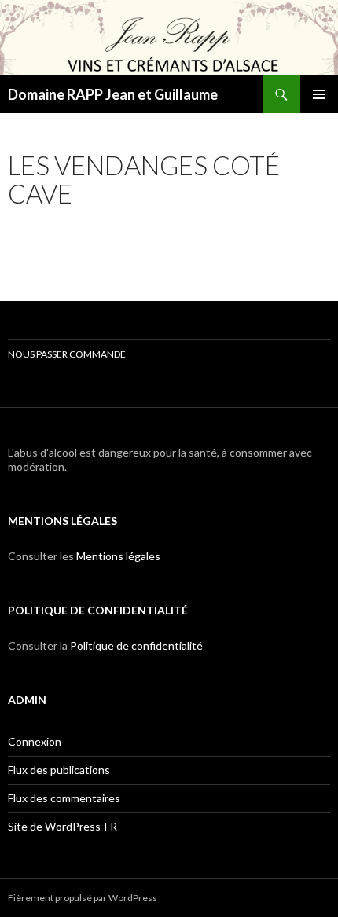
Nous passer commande (67, 354)
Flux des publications (59, 769)
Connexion (34, 741)
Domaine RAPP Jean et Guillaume (113, 94)
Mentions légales (118, 556)
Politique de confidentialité (136, 645)
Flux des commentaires (64, 798)
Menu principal (319, 94)
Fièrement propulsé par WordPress (82, 898)
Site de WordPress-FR (62, 826)
